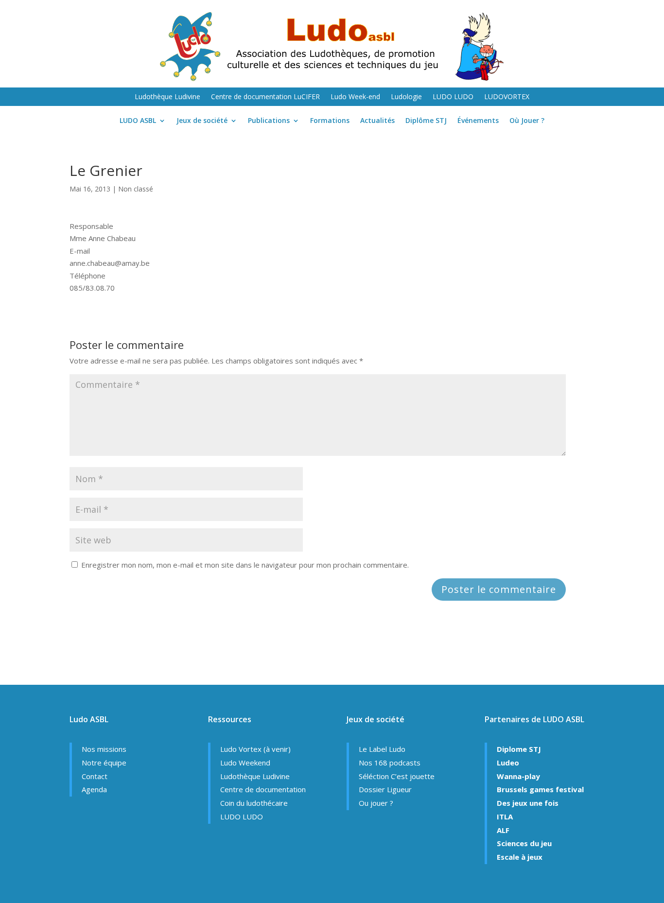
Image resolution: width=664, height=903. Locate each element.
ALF (503, 830)
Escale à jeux (519, 857)
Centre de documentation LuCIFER (265, 97)
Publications (269, 121)
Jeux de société (201, 121)
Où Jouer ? (526, 121)
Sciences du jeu (524, 843)
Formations (329, 121)
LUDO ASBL (138, 121)
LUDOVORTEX (506, 97)
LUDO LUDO (453, 97)
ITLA (505, 816)
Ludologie (406, 97)
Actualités (377, 121)
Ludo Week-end (355, 97)
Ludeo (508, 762)
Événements (478, 121)
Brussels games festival (540, 789)
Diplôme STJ (426, 121)
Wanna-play (518, 776)
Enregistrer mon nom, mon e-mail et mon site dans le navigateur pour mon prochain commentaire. (245, 565)
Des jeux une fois (528, 803)
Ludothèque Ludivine (167, 97)
